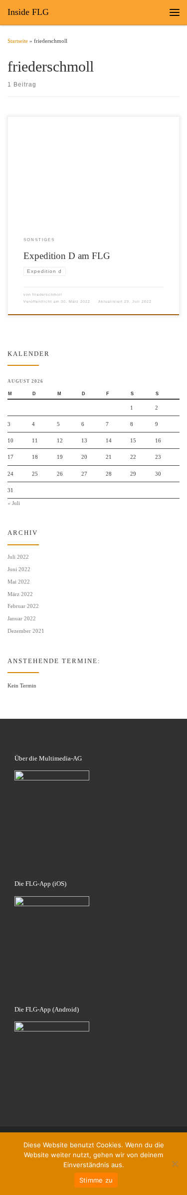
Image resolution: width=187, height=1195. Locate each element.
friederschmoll (47, 294)
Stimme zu (96, 1180)
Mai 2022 (18, 582)
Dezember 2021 (25, 631)
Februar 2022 (23, 606)
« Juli (13, 503)
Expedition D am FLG (66, 256)
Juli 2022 (18, 557)
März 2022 (20, 594)
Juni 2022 (18, 569)
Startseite (17, 41)
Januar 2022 (21, 618)
